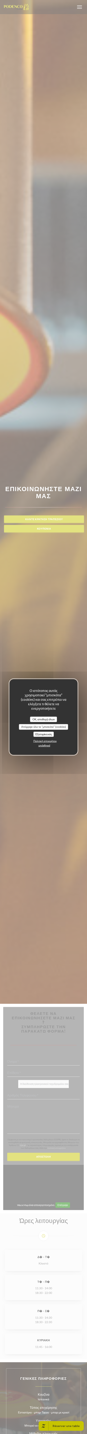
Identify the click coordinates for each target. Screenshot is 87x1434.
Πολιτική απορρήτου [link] (45, 741)
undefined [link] (44, 745)
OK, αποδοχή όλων (43, 719)
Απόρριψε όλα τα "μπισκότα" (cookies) (43, 726)
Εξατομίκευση (43, 734)
